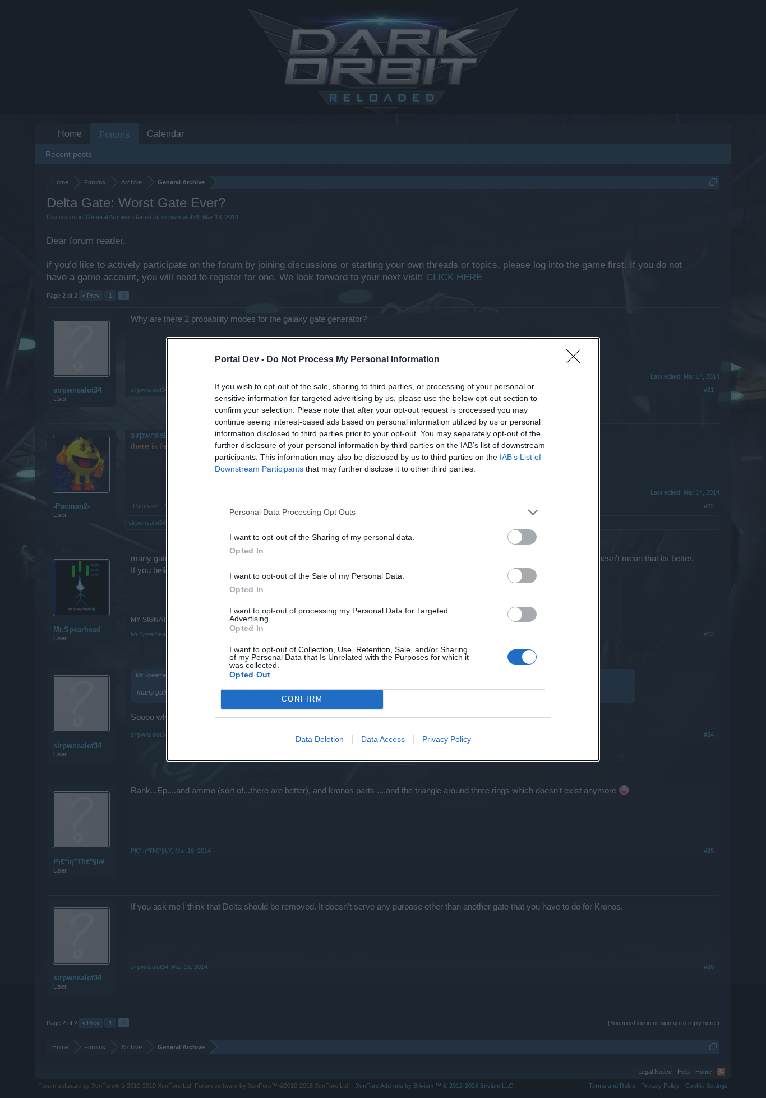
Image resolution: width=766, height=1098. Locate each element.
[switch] (522, 537)
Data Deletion (320, 739)
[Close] (577, 360)
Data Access (383, 739)
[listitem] (383, 512)
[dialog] (383, 549)
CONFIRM (302, 699)
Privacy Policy (446, 739)
